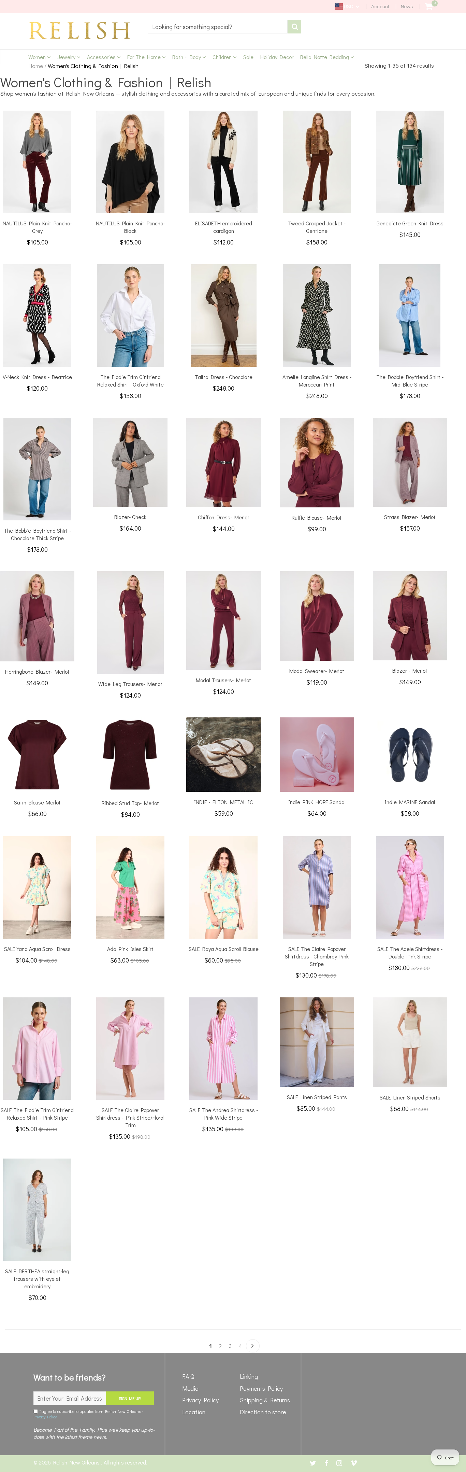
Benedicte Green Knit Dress (410, 223)
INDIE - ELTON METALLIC (223, 801)
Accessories (102, 56)
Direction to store (263, 1412)
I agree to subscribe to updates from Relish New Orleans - (88, 1413)
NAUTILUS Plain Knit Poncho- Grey (37, 227)
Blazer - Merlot (409, 670)
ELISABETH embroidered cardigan (223, 227)
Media (190, 1388)
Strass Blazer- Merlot (410, 516)
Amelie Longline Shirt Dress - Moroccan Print (316, 380)
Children (223, 56)
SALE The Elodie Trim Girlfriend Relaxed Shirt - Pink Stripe (37, 1113)
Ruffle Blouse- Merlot (317, 517)
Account (380, 6)
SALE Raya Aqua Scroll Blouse (224, 948)
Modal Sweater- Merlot (316, 670)
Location (193, 1412)
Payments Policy (261, 1388)
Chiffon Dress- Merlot (223, 517)
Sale (248, 56)
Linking (249, 1376)
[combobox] (218, 26)
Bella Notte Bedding (325, 56)
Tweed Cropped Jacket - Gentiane (317, 227)
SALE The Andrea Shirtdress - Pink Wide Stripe (223, 1113)
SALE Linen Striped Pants (317, 1097)
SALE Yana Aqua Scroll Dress (37, 948)
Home (35, 65)
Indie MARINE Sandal (410, 801)
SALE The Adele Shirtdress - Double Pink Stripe (409, 952)
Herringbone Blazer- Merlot (37, 671)
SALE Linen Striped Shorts (410, 1097)
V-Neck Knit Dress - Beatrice (37, 376)
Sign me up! (130, 1398)
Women (37, 56)
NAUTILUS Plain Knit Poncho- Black (130, 227)
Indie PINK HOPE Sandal (317, 801)
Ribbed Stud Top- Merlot (130, 803)
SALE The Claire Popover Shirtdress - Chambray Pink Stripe (317, 956)
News (407, 6)
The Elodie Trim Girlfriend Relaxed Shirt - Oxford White (130, 380)
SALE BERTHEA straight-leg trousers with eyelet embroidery (37, 1278)
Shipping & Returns (265, 1400)
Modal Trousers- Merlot (223, 680)
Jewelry (67, 56)
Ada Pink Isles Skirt (130, 948)
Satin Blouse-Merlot (37, 802)
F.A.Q (188, 1376)
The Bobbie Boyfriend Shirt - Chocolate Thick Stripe (37, 534)
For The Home (144, 56)
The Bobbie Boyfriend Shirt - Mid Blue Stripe (409, 380)
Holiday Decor (276, 56)
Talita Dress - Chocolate (223, 376)
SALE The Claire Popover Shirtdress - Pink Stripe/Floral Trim (130, 1117)
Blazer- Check (130, 516)
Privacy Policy (45, 1416)
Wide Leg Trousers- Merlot (130, 683)
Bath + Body (187, 56)
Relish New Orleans (77, 1462)
